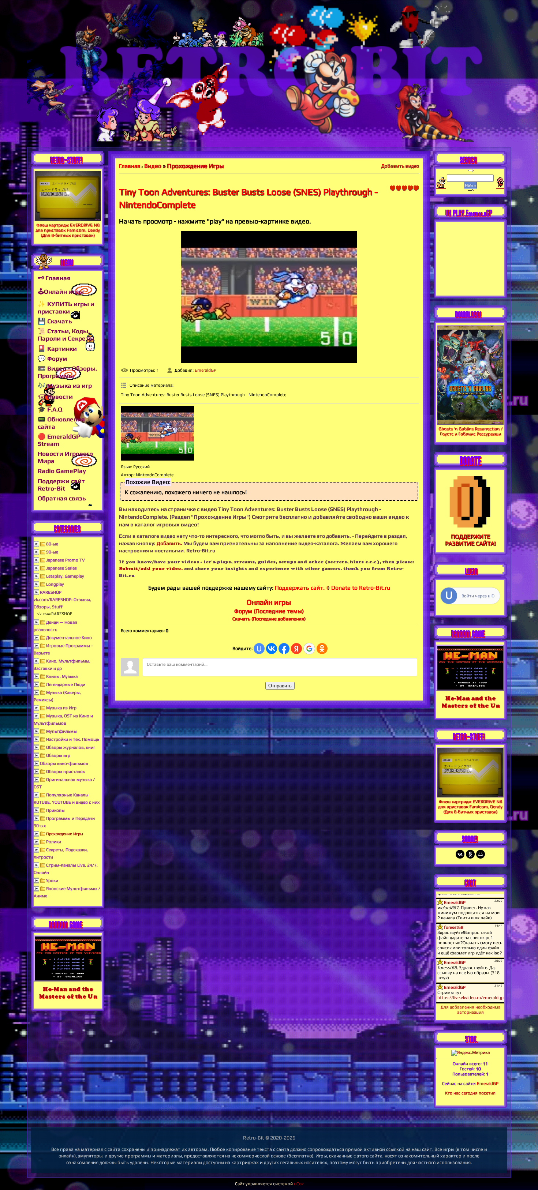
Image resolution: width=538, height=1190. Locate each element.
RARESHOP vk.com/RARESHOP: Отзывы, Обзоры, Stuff (62, 599)
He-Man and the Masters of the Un (68, 993)
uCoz (298, 1183)
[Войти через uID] (259, 648)
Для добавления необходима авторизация (470, 1010)
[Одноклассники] (470, 854)
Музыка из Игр (61, 707)
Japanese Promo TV (65, 560)
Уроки (52, 880)
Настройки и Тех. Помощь (72, 739)
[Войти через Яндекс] (296, 648)
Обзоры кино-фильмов (64, 763)
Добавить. (169, 543)
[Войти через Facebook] (284, 648)
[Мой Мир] (480, 854)
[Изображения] (157, 433)
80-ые (52, 544)
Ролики (53, 841)
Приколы (55, 810)
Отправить (280, 685)
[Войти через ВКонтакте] (271, 648)
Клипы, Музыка (62, 676)
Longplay (55, 584)
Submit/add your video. (151, 568)
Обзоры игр (58, 755)
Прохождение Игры (64, 834)
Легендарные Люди (65, 684)
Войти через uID (478, 595)
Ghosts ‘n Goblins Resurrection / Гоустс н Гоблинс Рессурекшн (470, 431)
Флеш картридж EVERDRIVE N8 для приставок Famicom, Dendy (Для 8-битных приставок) (68, 230)
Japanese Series (61, 568)
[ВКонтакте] (460, 854)
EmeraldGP (205, 370)
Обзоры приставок (65, 771)
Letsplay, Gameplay (65, 576)
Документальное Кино (69, 637)
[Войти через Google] (309, 648)
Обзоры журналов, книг (70, 747)
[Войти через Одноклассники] (322, 648)
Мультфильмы (61, 731)
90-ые (52, 552)
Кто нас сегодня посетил (470, 1093)
